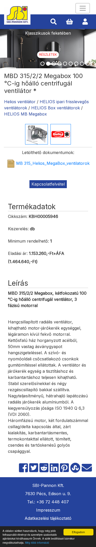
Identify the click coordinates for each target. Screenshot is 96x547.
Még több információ (37, 542)
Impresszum (48, 510)
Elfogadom (78, 532)
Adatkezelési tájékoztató (48, 518)
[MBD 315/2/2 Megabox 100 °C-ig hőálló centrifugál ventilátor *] (36, 133)
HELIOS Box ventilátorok (55, 107)
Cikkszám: (17, 216)
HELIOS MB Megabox (25, 114)
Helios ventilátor (20, 101)
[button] (53, 21)
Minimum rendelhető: (28, 241)
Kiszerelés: (18, 228)
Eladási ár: (18, 253)
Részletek (48, 54)
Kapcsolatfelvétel (48, 184)
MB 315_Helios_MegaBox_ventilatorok (53, 163)
